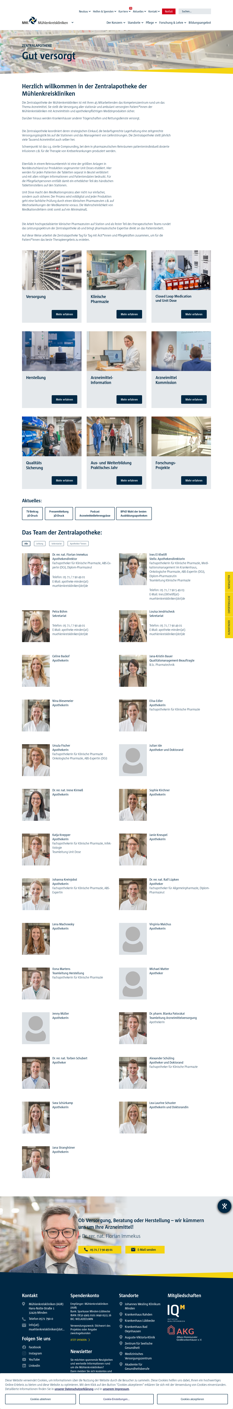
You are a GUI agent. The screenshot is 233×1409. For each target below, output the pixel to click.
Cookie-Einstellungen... (116, 1399)
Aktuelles (138, 11)
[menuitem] (116, 23)
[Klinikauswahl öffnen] (72, 22)
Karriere (123, 11)
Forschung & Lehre (171, 22)
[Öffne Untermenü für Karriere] (130, 11)
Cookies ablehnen (40, 1399)
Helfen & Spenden (103, 11)
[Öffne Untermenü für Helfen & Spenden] (116, 11)
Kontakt (152, 11)
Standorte (134, 22)
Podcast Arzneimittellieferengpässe (94, 513)
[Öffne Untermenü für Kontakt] (159, 11)
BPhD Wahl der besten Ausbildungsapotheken (134, 513)
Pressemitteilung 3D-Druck (59, 513)
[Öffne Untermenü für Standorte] (142, 23)
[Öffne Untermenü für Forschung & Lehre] (185, 23)
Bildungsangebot (200, 22)
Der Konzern (114, 22)
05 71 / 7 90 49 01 (101, 1249)
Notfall (169, 11)
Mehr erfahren (64, 314)
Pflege (150, 22)
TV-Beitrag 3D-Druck (32, 513)
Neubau (83, 11)
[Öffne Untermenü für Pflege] (156, 23)
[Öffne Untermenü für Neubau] (90, 11)
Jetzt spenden (78, 1339)
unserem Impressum (116, 1389)
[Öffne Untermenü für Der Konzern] (124, 23)
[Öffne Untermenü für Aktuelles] (146, 11)
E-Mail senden (146, 1249)
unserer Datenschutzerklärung (74, 1389)
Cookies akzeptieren (192, 1399)
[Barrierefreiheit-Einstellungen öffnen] (224, 1206)
